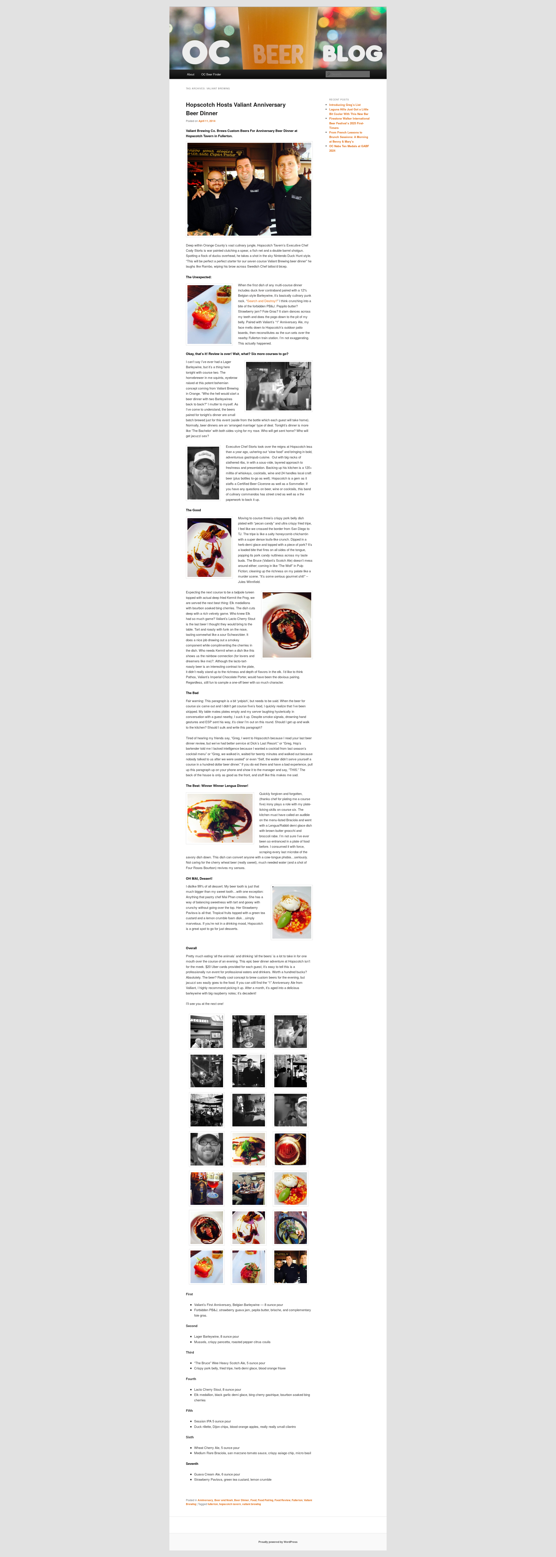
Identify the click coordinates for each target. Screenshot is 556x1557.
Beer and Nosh (223, 1500)
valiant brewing (251, 1504)
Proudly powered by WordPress (278, 1542)
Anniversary (205, 1500)
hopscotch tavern (230, 1504)
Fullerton (297, 1500)
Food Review (282, 1500)
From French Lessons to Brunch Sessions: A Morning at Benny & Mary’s (348, 136)
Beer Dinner (241, 1500)
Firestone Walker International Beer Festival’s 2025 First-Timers (349, 123)
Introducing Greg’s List (345, 105)
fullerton (213, 1504)
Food (253, 1500)
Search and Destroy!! (262, 300)
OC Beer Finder (211, 74)
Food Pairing (265, 1500)
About (190, 74)
